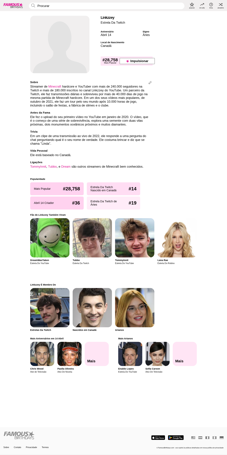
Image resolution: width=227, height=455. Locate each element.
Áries (146, 35)
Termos (45, 447)
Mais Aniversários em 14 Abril (47, 338)
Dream (66, 166)
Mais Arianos (125, 338)
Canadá (106, 46)
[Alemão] (222, 437)
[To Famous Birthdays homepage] (13, 5)
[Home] (57, 435)
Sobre (6, 447)
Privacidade (31, 447)
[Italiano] (214, 437)
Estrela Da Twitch (113, 22)
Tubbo (52, 166)
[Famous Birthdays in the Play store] (176, 437)
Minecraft (54, 86)
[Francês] (207, 437)
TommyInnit (38, 166)
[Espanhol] (200, 437)
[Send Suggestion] (150, 83)
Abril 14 (106, 35)
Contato (17, 447)
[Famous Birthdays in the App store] (158, 437)
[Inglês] (193, 437)
